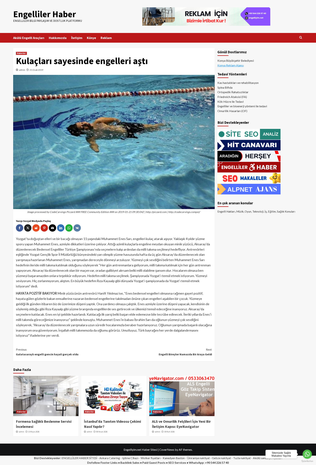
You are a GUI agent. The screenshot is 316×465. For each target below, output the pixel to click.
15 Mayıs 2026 (33, 431)
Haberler (21, 53)
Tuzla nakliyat (242, 458)
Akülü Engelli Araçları (28, 38)
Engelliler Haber (44, 14)
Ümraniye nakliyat (198, 458)
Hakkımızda (58, 38)
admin (22, 69)
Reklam (106, 38)
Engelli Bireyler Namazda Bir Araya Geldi (185, 352)
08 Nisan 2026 (101, 431)
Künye (91, 38)
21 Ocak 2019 (36, 69)
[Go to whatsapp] (307, 454)
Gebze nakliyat (221, 458)
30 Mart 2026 (169, 431)
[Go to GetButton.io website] (307, 461)
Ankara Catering (109, 458)
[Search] (300, 37)
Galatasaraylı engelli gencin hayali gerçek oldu (47, 352)
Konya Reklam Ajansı (230, 65)
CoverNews (166, 449)
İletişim (76, 38)
